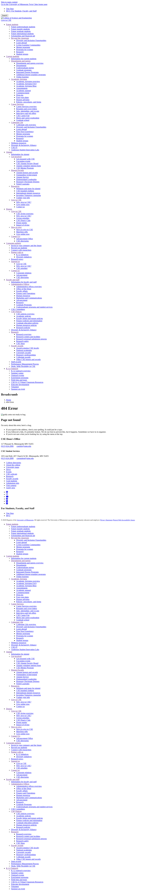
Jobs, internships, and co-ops (27, 611)
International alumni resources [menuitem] (28, 193)
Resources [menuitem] (15, 186)
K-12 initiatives (22, 754)
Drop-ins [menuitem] (19, 95)
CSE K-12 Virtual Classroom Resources (27, 882)
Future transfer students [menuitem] (20, 29)
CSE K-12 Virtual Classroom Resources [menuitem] (27, 382)
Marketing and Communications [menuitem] (29, 298)
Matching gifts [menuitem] (22, 232)
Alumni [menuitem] (9, 152)
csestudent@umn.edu (25, 458)
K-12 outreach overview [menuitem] (21, 371)
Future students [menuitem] (12, 24)
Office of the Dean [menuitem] (23, 289)
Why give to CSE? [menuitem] (23, 202)
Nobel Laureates (22, 684)
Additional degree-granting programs (31, 574)
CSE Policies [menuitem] (16, 312)
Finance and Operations (25, 793)
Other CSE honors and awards (28, 859)
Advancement (21, 775)
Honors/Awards (17, 670)
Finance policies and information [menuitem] (29, 321)
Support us (15, 761)
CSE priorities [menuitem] (21, 268)
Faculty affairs (22, 791)
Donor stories (21, 722)
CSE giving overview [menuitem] (25, 214)
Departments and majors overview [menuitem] (30, 63)
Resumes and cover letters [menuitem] (26, 109)
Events (9, 472)
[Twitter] (7, 501)
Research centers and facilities (28, 836)
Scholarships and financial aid (23, 535)
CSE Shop (20, 843)
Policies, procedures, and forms (28, 602)
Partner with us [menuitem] (17, 252)
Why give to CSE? (23, 702)
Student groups (22, 554)
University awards (23, 852)
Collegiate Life (17, 622)
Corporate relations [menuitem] (23, 273)
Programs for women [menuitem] (24, 49)
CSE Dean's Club (23, 720)
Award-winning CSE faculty (27, 848)
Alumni (9, 652)
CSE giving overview (25, 713)
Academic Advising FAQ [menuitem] (26, 84)
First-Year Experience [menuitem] (25, 132)
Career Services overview (26, 606)
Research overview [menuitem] (24, 334)
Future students (12, 524)
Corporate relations (23, 772)
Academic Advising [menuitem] (19, 79)
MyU (8, 515)
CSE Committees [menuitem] (18, 309)
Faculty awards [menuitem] (17, 346)
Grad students (11, 481)
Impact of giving (22, 725)
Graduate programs (24, 570)
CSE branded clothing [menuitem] (25, 191)
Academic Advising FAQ (26, 583)
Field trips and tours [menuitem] (19, 380)
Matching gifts (22, 731)
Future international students (22, 533)
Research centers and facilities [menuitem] (28, 337)
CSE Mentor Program (25, 668)
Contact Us (15, 736)
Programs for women (24, 549)
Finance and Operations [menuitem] (25, 293)
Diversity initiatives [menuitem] (24, 257)
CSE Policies (16, 811)
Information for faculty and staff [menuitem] (24, 282)
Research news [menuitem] (17, 259)
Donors (9, 709)
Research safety (22, 841)
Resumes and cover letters (26, 608)
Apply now (10, 488)
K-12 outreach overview (21, 870)
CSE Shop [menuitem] (20, 343)
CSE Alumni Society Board (27, 663)
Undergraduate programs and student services (34, 807)
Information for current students (23, 558)
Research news (17, 759)
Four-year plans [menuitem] (22, 97)
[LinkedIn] (7, 492)
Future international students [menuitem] (22, 34)
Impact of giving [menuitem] (22, 225)
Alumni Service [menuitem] (22, 177)
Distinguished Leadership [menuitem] (26, 179)
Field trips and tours (19, 880)
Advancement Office (24, 738)
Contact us (20, 706)
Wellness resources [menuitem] (18, 143)
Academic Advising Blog (26, 586)
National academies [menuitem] (24, 350)
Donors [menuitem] (9, 209)
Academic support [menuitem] (23, 91)
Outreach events (17, 875)
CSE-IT (14, 647)
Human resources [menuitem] (23, 296)
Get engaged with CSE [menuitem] (25, 159)
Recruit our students (19, 747)
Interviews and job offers (26, 613)
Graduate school (22, 620)
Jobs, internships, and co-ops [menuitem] (27, 111)
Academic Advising (19, 579)
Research (9, 476)
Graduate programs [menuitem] (24, 70)
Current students (12, 556)
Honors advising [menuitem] (22, 100)
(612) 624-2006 (7, 446)
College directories (13, 463)
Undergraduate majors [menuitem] (25, 68)
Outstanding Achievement (26, 674)
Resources (15, 686)
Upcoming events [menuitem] (23, 161)
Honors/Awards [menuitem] (17, 170)
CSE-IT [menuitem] (14, 147)
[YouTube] (7, 496)
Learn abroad (21, 542)
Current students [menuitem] (12, 56)
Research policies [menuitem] (23, 327)
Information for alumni (20, 654)
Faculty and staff (12, 779)
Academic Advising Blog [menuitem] (26, 86)
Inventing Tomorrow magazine (28, 695)
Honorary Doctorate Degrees (27, 681)
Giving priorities (22, 718)
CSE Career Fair (22, 615)
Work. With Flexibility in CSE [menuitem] (23, 366)
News (8, 469)
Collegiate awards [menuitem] (23, 357)
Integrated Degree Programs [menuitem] (27, 72)
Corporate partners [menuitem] (13, 243)
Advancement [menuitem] (21, 275)
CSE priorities (21, 768)
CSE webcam (11, 474)
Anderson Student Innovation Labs (25, 649)
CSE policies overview (25, 813)
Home (8, 400)
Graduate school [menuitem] (22, 120)
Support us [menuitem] (15, 261)
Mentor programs (23, 547)
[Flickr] (7, 503)
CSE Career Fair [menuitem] (22, 116)
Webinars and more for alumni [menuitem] (28, 188)
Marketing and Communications (29, 798)
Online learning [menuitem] (22, 77)
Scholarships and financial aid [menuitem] (23, 36)
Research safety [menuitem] (22, 341)
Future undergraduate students (23, 526)
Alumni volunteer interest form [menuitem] (28, 166)
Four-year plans (22, 597)
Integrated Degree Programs (27, 572)
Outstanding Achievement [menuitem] (26, 175)
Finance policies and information (29, 820)
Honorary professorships (26, 855)
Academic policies (23, 816)
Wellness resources (18, 643)
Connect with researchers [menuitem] (21, 250)
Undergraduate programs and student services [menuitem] (34, 307)
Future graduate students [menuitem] (21, 31)
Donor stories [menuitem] (21, 223)
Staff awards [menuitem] (16, 362)
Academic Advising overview (28, 581)
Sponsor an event (18, 889)
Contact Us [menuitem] (15, 236)
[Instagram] (7, 494)
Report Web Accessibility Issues (124, 520)
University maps (12, 467)
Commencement (22, 592)
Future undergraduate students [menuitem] (23, 27)
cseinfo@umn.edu (24, 446)
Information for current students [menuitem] (23, 59)
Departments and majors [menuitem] (21, 61)
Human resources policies (26, 825)
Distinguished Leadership (26, 679)
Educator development (20, 884)
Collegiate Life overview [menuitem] (26, 125)
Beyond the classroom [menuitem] (20, 38)
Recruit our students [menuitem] (19, 248)
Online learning (22, 577)
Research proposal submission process (31, 839)
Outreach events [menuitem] (17, 375)
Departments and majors (21, 561)
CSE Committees (18, 809)
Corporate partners (13, 743)
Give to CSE (6, 20)
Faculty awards (12, 479)
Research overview (24, 834)
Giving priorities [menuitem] (22, 218)
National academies (24, 850)
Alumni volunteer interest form (28, 665)
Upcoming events (23, 661)
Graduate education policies (27, 823)
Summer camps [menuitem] (17, 373)
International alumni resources (28, 693)
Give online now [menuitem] (23, 204)
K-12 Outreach (12, 868)
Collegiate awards (23, 857)
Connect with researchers (21, 750)
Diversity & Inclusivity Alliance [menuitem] (23, 145)
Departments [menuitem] (21, 65)
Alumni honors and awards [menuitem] (27, 173)
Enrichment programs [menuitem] (19, 378)
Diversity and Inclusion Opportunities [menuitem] (31, 40)
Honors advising (22, 599)
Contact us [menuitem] (20, 207)
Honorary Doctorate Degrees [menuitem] (27, 182)
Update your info (23, 697)
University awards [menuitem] (23, 353)
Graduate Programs (24, 804)
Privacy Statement (106, 520)
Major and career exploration (27, 618)
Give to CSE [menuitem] (16, 200)
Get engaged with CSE (25, 659)
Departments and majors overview (30, 563)
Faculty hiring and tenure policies (29, 818)
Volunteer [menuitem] (15, 387)
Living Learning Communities (28, 545)
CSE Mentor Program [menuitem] (25, 168)
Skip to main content (9, 2)
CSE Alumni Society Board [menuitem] (27, 163)
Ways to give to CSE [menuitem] (24, 230)
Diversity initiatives (24, 757)
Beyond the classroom (20, 538)
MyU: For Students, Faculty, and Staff (21, 11)
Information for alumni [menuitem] (20, 154)
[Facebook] (7, 499)
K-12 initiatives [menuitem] (22, 255)
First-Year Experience (25, 631)
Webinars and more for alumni (28, 688)
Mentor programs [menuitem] (23, 47)
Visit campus (11, 485)
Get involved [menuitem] (16, 157)
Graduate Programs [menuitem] (24, 305)
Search (4, 15)
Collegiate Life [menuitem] (17, 122)
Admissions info (12, 483)
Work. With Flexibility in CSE (23, 866)
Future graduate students (21, 531)
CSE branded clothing (25, 690)
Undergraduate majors (25, 567)
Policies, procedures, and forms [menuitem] (28, 102)
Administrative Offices (20, 784)
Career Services (17, 604)
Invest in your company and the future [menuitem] (26, 245)
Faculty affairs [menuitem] (22, 291)
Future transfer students (20, 529)
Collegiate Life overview (26, 624)
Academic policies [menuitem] (23, 316)
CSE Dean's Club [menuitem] (23, 220)
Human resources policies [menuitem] (26, 325)
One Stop (10, 9)
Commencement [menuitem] (22, 93)
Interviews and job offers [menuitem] (26, 113)
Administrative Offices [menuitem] (20, 284)
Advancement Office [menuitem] (24, 239)
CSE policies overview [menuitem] (25, 314)
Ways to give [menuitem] (16, 227)
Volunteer (15, 886)
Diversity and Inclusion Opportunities (31, 540)
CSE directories (22, 741)
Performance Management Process (25, 864)
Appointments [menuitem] (21, 88)
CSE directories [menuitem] (22, 241)
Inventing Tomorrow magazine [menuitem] (28, 195)
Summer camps (17, 873)
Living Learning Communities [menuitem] (28, 45)
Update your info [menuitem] (23, 198)
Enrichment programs (19, 877)
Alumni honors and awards (27, 672)
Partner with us (17, 752)
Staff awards (16, 861)
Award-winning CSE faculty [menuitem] (27, 348)
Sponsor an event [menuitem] (18, 389)
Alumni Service (22, 677)
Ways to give (16, 727)
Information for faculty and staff (24, 782)
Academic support (23, 590)
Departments (21, 565)
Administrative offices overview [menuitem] (29, 286)
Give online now (23, 704)
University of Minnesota (25, 520)
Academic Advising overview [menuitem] (28, 81)
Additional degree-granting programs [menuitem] (31, 75)
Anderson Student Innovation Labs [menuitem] (25, 150)
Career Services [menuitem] (17, 104)
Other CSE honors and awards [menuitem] (28, 359)
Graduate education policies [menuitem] (27, 323)
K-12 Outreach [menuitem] (12, 369)
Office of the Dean (23, 788)
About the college (13, 465)
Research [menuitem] (20, 52)
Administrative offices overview (29, 786)
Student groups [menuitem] (22, 54)
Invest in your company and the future (26, 745)
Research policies (23, 827)
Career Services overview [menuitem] (26, 106)
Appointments (21, 588)
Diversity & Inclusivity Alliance (23, 645)
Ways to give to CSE (24, 729)
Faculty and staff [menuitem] (12, 280)
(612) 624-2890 (7, 458)
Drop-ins (19, 595)
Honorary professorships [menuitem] (26, 355)
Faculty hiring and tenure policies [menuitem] (29, 318)
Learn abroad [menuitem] (21, 43)
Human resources (23, 795)
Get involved (16, 656)
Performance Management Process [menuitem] (25, 364)
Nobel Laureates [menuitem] (22, 184)
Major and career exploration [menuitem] (27, 118)
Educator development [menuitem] (20, 384)
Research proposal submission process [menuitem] (31, 339)
